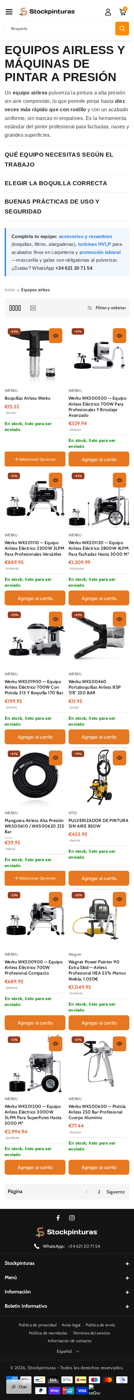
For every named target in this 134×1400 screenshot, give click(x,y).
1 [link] (86, 1192)
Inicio (10, 289)
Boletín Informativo (26, 1306)
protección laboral (100, 252)
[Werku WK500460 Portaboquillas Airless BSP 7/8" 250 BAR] (99, 638)
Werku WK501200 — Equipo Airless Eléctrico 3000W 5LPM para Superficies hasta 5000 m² (33, 1115)
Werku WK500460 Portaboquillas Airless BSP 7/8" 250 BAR (95, 687)
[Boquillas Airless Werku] (35, 355)
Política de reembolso (48, 1332)
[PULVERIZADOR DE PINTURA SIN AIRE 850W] (99, 777)
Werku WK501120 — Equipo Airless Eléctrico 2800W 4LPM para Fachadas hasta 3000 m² (99, 548)
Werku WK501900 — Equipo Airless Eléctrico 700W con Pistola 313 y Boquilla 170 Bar (34, 687)
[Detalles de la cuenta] (108, 12)
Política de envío (100, 1324)
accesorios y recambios (85, 236)
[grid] (15, 308)
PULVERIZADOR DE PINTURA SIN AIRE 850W (98, 823)
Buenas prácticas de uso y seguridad (52, 206)
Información (18, 1292)
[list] (33, 308)
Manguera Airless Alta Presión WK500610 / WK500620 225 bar (34, 826)
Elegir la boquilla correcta (56, 183)
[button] (9, 12)
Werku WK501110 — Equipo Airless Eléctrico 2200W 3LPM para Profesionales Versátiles (35, 548)
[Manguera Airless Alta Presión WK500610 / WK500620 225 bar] (35, 777)
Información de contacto (69, 1340)
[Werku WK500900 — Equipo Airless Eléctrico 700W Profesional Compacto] (35, 919)
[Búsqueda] (122, 28)
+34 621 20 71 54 (84, 1246)
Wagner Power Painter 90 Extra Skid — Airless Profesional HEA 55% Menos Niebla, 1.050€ (97, 970)
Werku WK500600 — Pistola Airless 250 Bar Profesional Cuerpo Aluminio (97, 1112)
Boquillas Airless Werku (27, 398)
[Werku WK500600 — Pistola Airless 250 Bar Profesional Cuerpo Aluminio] (99, 1063)
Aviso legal (71, 1324)
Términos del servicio (91, 1332)
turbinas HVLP (94, 244)
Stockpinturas (20, 1263)
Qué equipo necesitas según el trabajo (59, 159)
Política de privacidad (37, 1324)
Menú (11, 1277)
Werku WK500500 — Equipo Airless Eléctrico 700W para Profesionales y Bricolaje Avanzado (98, 406)
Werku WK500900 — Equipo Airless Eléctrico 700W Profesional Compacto (34, 967)
